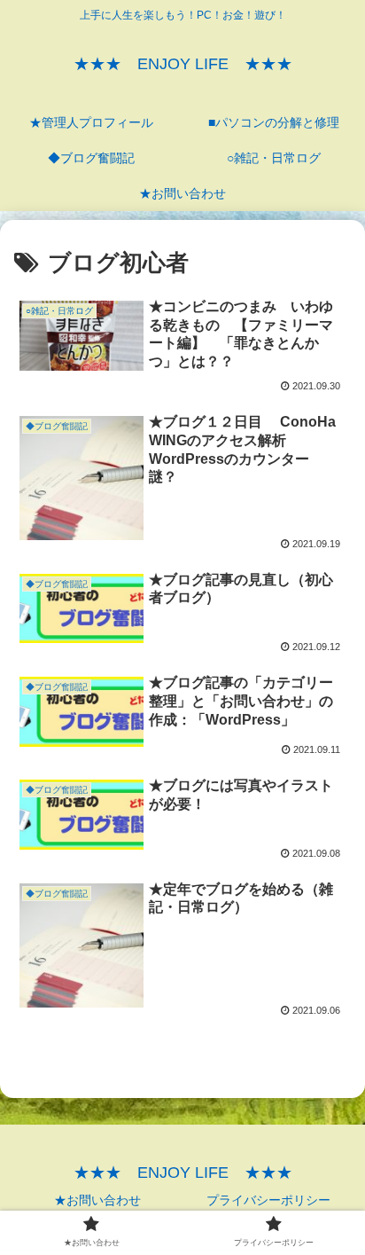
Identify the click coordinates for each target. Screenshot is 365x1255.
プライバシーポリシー (268, 1200)
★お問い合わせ (97, 1200)
